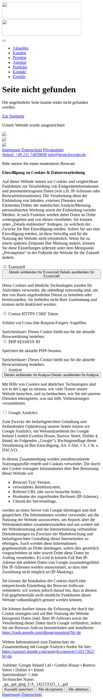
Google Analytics (23, 412)
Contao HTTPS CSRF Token (33, 314)
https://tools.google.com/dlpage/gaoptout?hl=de (41, 632)
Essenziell (16, 267)
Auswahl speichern (18, 689)
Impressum (11, 150)
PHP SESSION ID (24, 341)
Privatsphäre (53, 150)
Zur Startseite (13, 116)
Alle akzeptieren (50, 689)
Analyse (15, 369)
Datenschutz (31, 150)
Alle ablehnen (78, 689)
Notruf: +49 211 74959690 (24, 154)
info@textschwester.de (67, 154)
